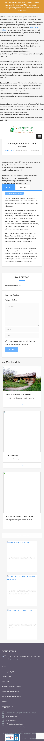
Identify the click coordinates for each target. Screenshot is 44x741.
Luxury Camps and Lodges (10, 691)
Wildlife (4, 701)
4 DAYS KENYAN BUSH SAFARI (22, 558)
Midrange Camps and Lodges (11, 696)
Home (7, 150)
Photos (23, 187)
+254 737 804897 (11, 716)
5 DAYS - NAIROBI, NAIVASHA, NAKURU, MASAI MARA (22, 591)
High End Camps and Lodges (11, 686)
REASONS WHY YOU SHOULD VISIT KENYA (25, 657)
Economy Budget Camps (14, 193)
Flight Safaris (6, 681)
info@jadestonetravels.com (15, 724)
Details (8, 187)
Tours (12, 150)
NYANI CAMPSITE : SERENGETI (18, 394)
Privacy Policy (33, 738)
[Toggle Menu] (39, 136)
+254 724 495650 (11, 720)
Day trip (4, 667)
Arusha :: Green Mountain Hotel (19, 516)
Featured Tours (6, 677)
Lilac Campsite (12, 455)
